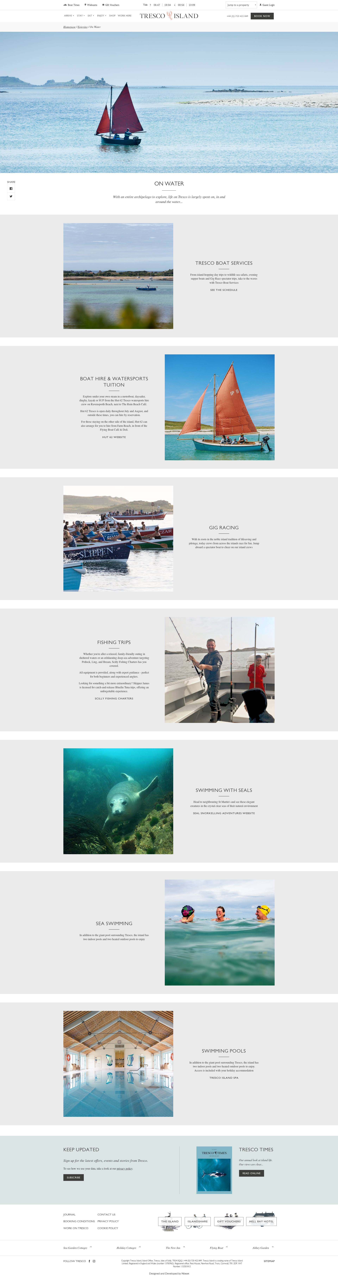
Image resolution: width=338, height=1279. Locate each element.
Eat (90, 15)
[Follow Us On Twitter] (11, 196)
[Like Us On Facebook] (11, 189)
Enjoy (100, 15)
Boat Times (73, 5)
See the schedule (223, 290)
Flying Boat (216, 1248)
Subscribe (73, 1177)
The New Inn (173, 1248)
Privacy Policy (108, 1221)
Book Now (262, 16)
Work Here (125, 15)
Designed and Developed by (169, 1273)
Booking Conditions (79, 1221)
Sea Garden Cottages (75, 1248)
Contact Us (106, 1214)
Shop (112, 15)
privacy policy (124, 1168)
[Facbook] (89, 1261)
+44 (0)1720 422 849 (237, 16)
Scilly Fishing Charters (114, 698)
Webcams (92, 5)
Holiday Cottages (126, 1248)
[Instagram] (94, 1261)
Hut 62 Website (114, 437)
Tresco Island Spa (224, 1077)
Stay (80, 15)
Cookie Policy (108, 1228)
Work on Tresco (75, 1228)
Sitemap (269, 1261)
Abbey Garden (261, 1248)
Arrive (68, 15)
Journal (69, 1214)
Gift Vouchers (112, 5)
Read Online (252, 1173)
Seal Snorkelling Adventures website (224, 813)
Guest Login (268, 5)
